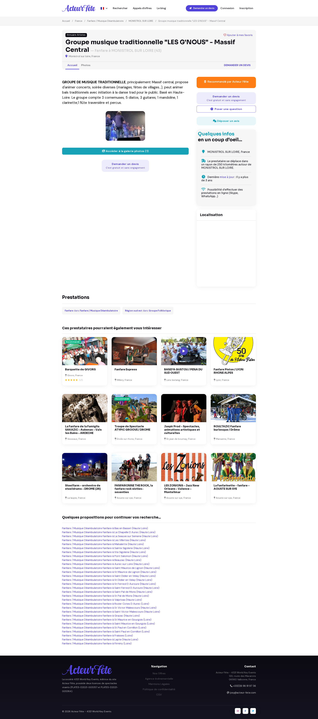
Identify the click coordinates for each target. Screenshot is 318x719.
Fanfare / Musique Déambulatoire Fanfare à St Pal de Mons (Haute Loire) (105, 595)
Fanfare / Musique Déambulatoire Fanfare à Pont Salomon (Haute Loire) (105, 556)
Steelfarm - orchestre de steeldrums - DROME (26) (83, 487)
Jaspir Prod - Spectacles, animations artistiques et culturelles (182, 430)
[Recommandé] (84, 351)
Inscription (246, 8)
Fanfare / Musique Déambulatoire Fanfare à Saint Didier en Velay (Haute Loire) (109, 576)
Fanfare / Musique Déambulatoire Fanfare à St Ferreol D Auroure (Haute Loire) (109, 584)
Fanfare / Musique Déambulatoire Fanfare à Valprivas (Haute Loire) (102, 599)
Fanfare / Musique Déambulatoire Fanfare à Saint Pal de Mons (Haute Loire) (107, 592)
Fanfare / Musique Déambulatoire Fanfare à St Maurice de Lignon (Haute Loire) (109, 572)
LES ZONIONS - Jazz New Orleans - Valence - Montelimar (181, 489)
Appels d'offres (142, 8)
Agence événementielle (159, 678)
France (78, 20)
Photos (85, 65)
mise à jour (227, 177)
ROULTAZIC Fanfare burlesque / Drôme (227, 428)
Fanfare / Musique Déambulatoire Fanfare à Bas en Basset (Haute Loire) (105, 528)
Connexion (227, 8)
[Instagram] (237, 711)
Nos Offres (159, 673)
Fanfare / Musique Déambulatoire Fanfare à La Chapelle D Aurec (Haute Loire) (108, 532)
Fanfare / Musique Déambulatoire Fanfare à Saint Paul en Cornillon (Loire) (106, 631)
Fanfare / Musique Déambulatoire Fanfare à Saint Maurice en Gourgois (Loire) (108, 623)
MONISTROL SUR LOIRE (141, 20)
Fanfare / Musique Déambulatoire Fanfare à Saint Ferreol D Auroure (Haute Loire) (110, 588)
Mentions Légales (159, 684)
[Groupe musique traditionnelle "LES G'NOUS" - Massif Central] (125, 126)
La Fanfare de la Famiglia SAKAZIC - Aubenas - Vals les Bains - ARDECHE (83, 430)
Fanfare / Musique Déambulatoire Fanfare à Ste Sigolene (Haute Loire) (104, 552)
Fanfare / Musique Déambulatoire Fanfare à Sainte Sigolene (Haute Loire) (105, 548)
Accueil (66, 20)
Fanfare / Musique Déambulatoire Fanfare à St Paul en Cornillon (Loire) (104, 627)
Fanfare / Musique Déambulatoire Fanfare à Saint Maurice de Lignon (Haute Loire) (111, 568)
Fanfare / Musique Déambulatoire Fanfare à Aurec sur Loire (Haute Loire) (105, 564)
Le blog (161, 8)
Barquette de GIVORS (80, 369)
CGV (159, 694)
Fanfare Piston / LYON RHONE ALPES (228, 371)
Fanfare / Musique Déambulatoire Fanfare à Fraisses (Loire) (97, 635)
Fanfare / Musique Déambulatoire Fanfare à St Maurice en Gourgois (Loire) (106, 619)
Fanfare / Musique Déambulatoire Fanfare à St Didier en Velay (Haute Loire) (107, 580)
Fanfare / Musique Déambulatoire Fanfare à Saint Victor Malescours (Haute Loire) (111, 611)
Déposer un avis (227, 121)
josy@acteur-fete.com (243, 692)
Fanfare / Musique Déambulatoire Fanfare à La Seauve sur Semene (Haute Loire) (110, 536)
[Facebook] (245, 711)
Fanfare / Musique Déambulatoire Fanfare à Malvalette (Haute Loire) (103, 544)
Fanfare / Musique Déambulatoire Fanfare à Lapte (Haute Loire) (100, 639)
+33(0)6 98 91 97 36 (244, 685)
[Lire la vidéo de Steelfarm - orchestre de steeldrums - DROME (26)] (85, 467)
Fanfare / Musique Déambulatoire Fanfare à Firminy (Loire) (97, 643)
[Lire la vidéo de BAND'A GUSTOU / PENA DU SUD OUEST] (184, 351)
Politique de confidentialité (159, 689)
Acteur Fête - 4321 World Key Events (91, 711)
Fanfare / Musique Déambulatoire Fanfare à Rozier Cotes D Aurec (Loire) (105, 603)
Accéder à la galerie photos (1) (127, 151)
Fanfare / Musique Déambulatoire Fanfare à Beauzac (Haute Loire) (101, 560)
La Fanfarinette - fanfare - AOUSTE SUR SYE (232, 487)
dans (91, 310)
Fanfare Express (126, 369)
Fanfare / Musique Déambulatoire (105, 20)
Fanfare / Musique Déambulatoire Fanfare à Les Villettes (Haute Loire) (104, 540)
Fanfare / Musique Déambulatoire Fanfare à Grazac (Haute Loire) (101, 615)
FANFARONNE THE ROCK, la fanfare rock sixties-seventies (134, 489)
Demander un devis (203, 8)
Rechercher (120, 8)
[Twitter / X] (253, 711)
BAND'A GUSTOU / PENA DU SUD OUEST (183, 371)
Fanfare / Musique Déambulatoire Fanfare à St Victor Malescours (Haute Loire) (109, 607)
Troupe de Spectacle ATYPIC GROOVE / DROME (132, 428)
